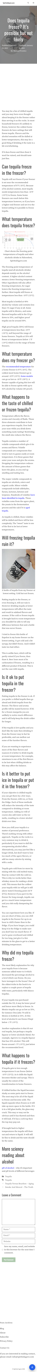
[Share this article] (32, 1367)
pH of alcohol (8, 1168)
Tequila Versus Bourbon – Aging (19, 1183)
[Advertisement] (18, 90)
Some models (27, 376)
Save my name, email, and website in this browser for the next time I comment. (19, 1249)
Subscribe (4, 1337)
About (2, 1333)
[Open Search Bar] (28, 3)
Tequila (8, 1176)
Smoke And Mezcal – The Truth (19, 1187)
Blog (2, 1328)
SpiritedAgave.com (9, 3)
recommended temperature (18, 366)
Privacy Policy (6, 1341)
